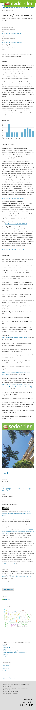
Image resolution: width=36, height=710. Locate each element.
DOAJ (4, 646)
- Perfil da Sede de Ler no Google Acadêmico (15, 652)
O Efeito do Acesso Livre (10, 564)
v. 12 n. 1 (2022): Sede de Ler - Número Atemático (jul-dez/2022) (18, 7)
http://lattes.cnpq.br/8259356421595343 (13, 198)
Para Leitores (6, 665)
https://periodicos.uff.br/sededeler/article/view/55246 (16, 576)
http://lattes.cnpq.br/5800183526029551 (13, 249)
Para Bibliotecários (7, 671)
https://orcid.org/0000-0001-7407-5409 (12, 33)
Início (3, 5)
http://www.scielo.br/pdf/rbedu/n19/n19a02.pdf (15, 337)
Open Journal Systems (9, 678)
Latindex (5, 649)
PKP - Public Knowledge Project (12, 651)
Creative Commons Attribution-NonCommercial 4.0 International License (16, 513)
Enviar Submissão (8, 589)
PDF (5, 473)
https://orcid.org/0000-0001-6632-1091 (12, 42)
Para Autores (6, 668)
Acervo (9, 5)
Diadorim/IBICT (7, 647)
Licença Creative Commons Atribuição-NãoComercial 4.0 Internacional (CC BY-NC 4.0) (18, 531)
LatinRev (5, 654)
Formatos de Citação (8, 581)
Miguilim (5, 656)
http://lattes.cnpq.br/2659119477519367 (16, 224)
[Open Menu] (1, 1)
